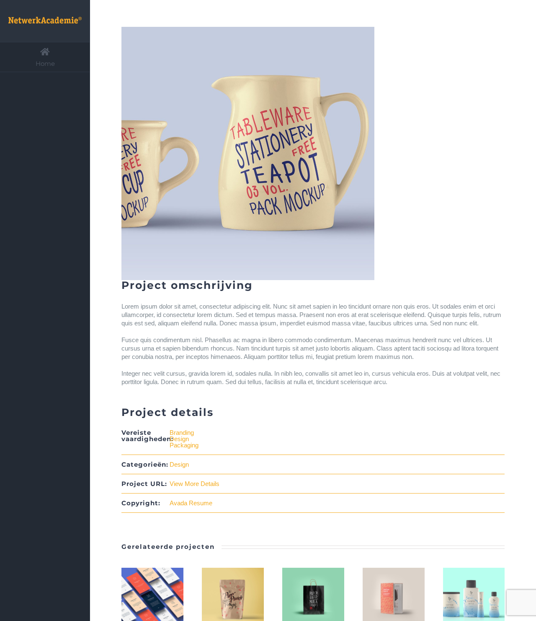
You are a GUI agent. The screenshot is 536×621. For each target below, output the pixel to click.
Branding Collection (464, 599)
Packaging (184, 445)
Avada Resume (191, 503)
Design (179, 438)
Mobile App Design (142, 599)
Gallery (163, 599)
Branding (182, 432)
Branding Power (222, 599)
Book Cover (383, 599)
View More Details (194, 483)
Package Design (303, 599)
